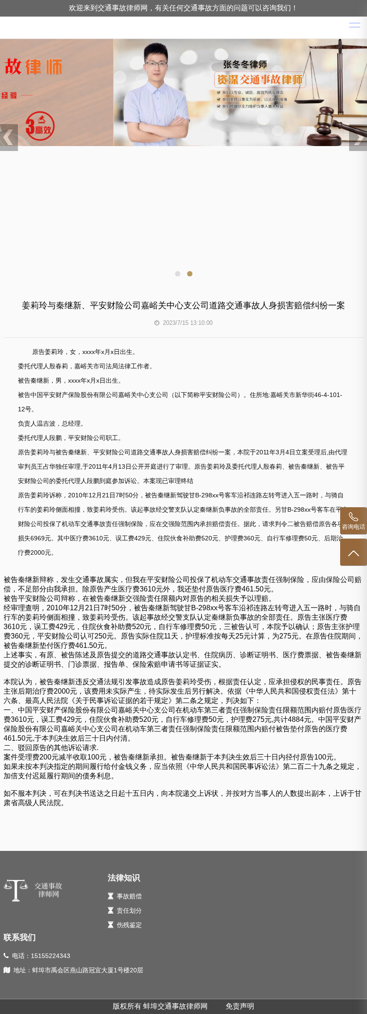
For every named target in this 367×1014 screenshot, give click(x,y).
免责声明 (240, 1006)
